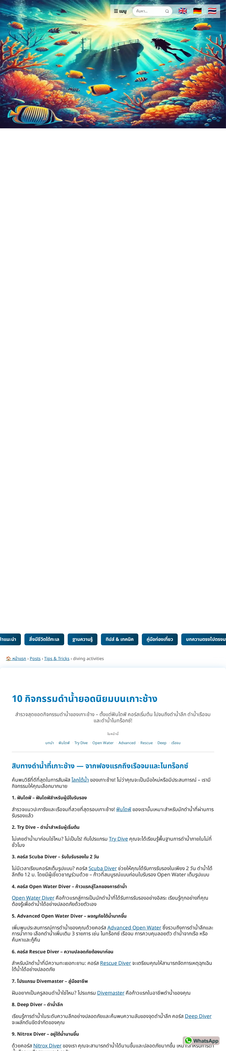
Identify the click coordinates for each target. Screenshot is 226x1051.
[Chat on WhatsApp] (201, 1040)
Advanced (127, 743)
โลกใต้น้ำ (80, 780)
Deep (162, 743)
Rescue (146, 743)
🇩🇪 (197, 11)
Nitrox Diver (47, 1046)
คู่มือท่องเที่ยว (160, 639)
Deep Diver (198, 1016)
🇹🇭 (212, 11)
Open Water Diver (33, 898)
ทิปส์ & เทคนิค (120, 639)
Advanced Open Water (134, 928)
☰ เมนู (120, 11)
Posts (35, 659)
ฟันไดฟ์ (64, 743)
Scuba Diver (103, 868)
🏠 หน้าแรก (16, 659)
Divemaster (110, 993)
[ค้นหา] (167, 11)
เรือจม (176, 743)
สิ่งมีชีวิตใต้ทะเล (44, 639)
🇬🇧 (182, 11)
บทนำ (49, 743)
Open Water (103, 743)
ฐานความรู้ (82, 639)
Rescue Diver (115, 963)
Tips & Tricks (56, 659)
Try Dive (81, 743)
